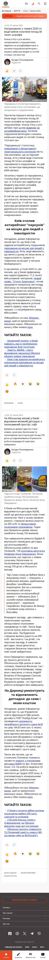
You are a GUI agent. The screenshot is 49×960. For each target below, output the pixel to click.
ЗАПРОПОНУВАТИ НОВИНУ (24, 900)
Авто (42, 947)
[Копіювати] (20, 70)
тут (30, 327)
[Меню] (45, 3)
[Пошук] (39, 3)
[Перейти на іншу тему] (32, 3)
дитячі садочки (10, 873)
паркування (8, 403)
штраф (20, 403)
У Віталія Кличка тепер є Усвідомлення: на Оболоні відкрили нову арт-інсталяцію (21, 823)
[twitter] (24, 933)
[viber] (39, 933)
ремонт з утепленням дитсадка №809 (22, 762)
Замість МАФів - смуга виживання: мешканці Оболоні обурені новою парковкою (22, 353)
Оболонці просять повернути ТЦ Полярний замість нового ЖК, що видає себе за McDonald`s (23, 832)
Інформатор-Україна (13, 947)
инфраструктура (10, 876)
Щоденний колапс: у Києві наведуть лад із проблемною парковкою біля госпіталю (21, 343)
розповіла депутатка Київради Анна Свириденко (24, 552)
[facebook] (9, 933)
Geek (27, 947)
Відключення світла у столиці (30, 16)
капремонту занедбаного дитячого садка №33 (23, 723)
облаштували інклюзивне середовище (20, 525)
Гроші (34, 947)
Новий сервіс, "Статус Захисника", (22, 280)
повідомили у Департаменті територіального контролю (20, 150)
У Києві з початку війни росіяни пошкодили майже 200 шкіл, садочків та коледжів (24, 813)
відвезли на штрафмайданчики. (22, 129)
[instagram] (17, 933)
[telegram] (31, 933)
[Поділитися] (14, 70)
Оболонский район (28, 873)
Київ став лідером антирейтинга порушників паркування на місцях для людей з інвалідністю (24, 362)
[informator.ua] (5, 3)
